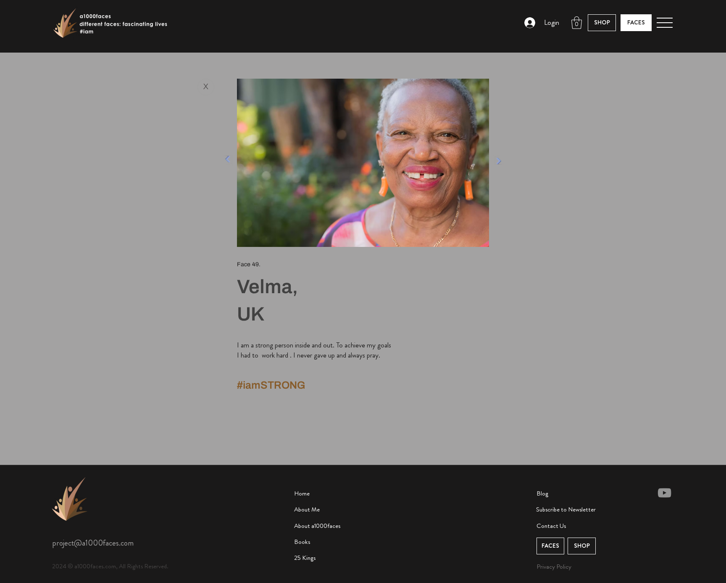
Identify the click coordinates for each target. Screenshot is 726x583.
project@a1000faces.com (93, 543)
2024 (60, 566)
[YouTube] (664, 493)
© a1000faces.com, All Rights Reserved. (118, 566)
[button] (576, 22)
